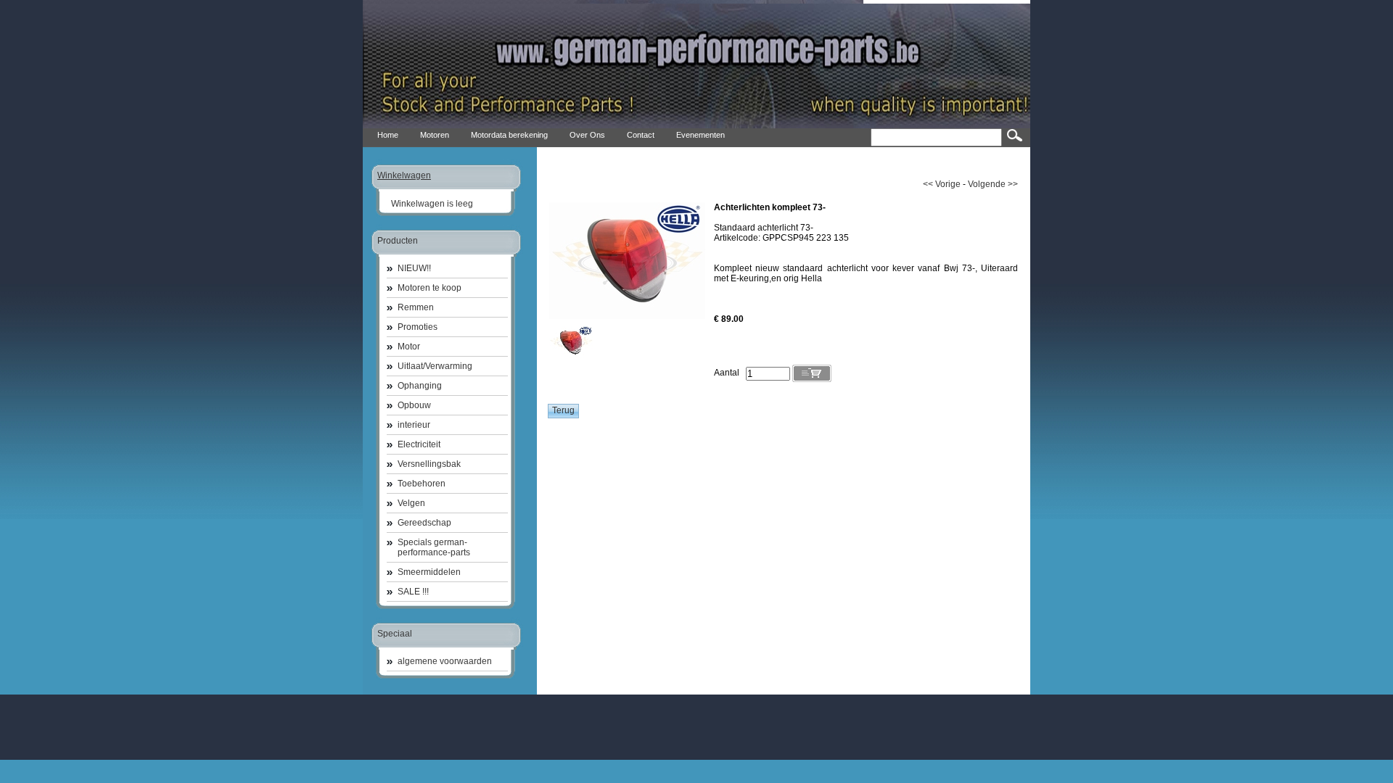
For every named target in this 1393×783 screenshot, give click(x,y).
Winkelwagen (404, 175)
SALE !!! (413, 592)
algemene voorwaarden (445, 661)
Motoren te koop (429, 288)
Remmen (416, 307)
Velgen (411, 503)
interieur (414, 425)
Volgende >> (993, 184)
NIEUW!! (414, 268)
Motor (409, 346)
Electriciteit (419, 444)
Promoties (417, 327)
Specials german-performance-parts (434, 547)
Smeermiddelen (429, 572)
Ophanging (420, 386)
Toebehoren (421, 483)
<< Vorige (942, 184)
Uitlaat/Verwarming (435, 366)
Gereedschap (424, 523)
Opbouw (414, 405)
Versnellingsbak (429, 464)
